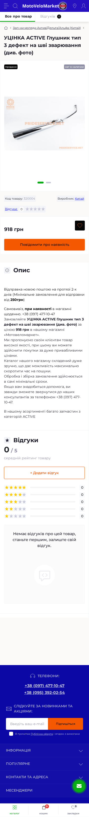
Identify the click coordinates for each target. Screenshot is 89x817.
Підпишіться (65, 724)
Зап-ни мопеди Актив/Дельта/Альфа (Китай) (47, 28)
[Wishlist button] (80, 225)
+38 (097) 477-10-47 (45, 685)
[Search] (15, 5)
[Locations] (74, 5)
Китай (79, 198)
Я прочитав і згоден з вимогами (47, 733)
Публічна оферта (42, 733)
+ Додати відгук (44, 473)
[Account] (83, 5)
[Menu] (6, 5)
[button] (41, 183)
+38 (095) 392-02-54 (44, 692)
